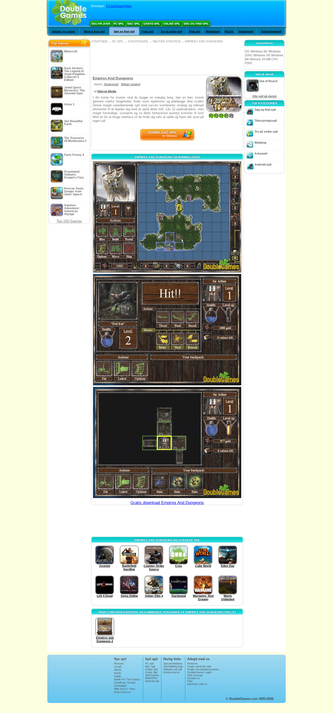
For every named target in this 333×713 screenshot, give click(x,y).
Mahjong (260, 142)
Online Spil (171, 23)
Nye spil (120, 659)
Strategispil (245, 31)
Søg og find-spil (196, 23)
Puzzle (229, 31)
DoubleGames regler (199, 672)
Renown (119, 663)
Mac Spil (133, 23)
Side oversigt (195, 675)
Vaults (117, 676)
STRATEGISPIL (138, 41)
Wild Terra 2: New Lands (124, 690)
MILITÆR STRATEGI (166, 41)
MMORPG (151, 678)
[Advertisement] (167, 59)
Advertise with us (197, 684)
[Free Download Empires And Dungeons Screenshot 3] (167, 442)
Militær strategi (130, 84)
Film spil (194, 31)
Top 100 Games (69, 221)
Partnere (192, 663)
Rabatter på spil (172, 669)
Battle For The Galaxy (127, 679)
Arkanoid (261, 153)
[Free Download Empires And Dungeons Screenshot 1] (167, 217)
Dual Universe (122, 692)
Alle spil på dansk (264, 96)
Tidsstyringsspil (271, 31)
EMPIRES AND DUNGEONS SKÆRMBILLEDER (167, 157)
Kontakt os (193, 678)
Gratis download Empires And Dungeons (167, 502)
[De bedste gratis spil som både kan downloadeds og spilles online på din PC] (69, 13)
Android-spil (263, 164)
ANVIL (118, 669)
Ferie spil (147, 31)
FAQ (190, 681)
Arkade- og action (63, 31)
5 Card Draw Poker (119, 6)
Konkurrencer (171, 672)
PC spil (119, 23)
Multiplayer (101, 23)
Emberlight (120, 685)
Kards (117, 673)
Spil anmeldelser (173, 663)
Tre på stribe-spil (171, 31)
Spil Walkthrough (173, 666)
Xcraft (117, 666)
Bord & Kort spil (94, 31)
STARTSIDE (99, 41)
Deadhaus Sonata (124, 682)
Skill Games (152, 675)
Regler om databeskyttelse (203, 669)
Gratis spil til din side (199, 666)
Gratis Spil (151, 23)
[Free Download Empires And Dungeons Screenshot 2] (167, 329)
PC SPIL (117, 41)
